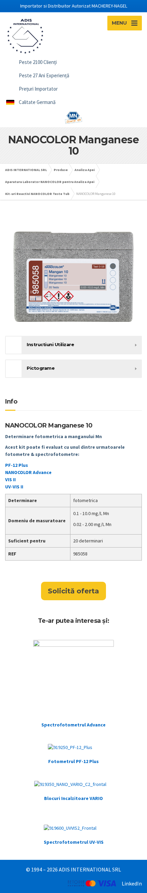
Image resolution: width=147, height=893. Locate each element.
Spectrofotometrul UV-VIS (74, 842)
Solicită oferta (73, 591)
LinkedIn (132, 883)
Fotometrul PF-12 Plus (73, 761)
